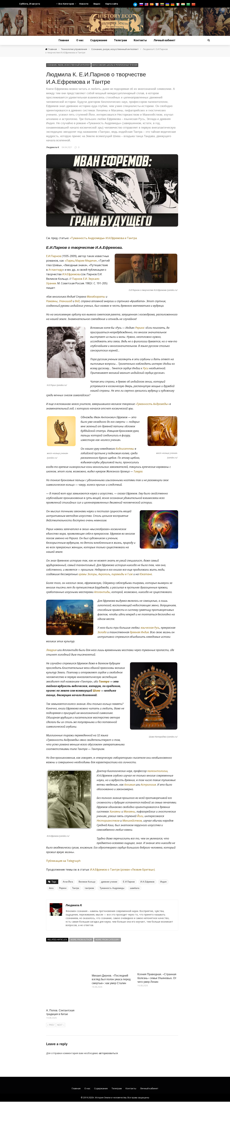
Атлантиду (55, 270)
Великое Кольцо (87, 881)
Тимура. (138, 471)
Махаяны (129, 811)
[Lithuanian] (162, 4)
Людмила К (52, 147)
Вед (77, 301)
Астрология (148, 784)
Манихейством (132, 820)
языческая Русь (150, 627)
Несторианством (108, 820)
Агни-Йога (68, 881)
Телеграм (120, 40)
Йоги (140, 816)
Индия (163, 881)
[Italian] (178, 4)
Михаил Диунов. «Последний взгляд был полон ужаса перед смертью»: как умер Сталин (111, 979)
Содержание (98, 40)
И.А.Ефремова (71, 274)
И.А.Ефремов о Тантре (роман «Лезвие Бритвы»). (122, 869)
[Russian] (141, 4)
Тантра (104, 681)
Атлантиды (102, 592)
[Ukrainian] (167, 4)
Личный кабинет (164, 40)
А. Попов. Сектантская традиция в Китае (60, 1012)
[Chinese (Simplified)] (193, 4)
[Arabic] (188, 4)
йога (51, 888)
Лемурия (51, 650)
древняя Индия (139, 632)
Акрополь (104, 574)
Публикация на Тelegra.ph (63, 861)
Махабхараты (96, 296)
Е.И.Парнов (53, 256)
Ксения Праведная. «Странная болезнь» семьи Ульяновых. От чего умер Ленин (156, 978)
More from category (107, 940)
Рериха (139, 328)
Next (59, 1025)
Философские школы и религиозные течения (114, 65)
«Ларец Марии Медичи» (81, 260)
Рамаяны (52, 301)
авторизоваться (108, 1053)
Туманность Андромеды (112, 888)
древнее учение (109, 881)
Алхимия (129, 784)
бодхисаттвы (125, 448)
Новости (83, 4)
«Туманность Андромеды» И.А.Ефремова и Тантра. (103, 238)
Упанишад (65, 301)
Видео (96, 4)
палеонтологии (157, 771)
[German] (173, 4)
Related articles (57, 940)
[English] (146, 4)
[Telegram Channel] (136, 5)
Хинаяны (115, 811)
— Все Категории (65, 4)
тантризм (89, 888)
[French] (157, 4)
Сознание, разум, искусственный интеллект (68, 65)
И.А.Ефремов (147, 881)
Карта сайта (111, 4)
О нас (80, 40)
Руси (145, 368)
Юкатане (145, 574)
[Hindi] (183, 4)
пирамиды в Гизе (122, 574)
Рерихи (62, 888)
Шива (96, 690)
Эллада (102, 632)
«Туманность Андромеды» (152, 404)
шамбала (134, 888)
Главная (64, 40)
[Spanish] (152, 4)
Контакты (140, 40)
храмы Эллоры (87, 574)
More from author (81, 940)
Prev (51, 1025)
